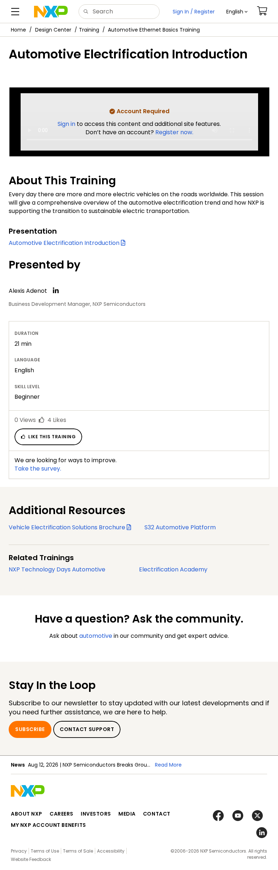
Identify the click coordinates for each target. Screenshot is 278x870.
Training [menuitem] (89, 29)
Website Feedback (31, 859)
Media (127, 813)
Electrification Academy (173, 569)
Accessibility (111, 851)
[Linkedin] (56, 290)
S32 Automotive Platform (180, 527)
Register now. (174, 132)
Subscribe (30, 729)
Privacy (19, 851)
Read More (168, 764)
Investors (96, 813)
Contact (156, 813)
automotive (95, 636)
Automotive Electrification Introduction (65, 243)
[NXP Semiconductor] (51, 11)
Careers (61, 813)
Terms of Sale (78, 851)
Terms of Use (45, 851)
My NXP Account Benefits (48, 825)
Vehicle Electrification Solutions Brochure (68, 527)
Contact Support (87, 729)
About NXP (26, 813)
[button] (237, 11)
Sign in (67, 124)
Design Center (53, 29)
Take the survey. (37, 468)
